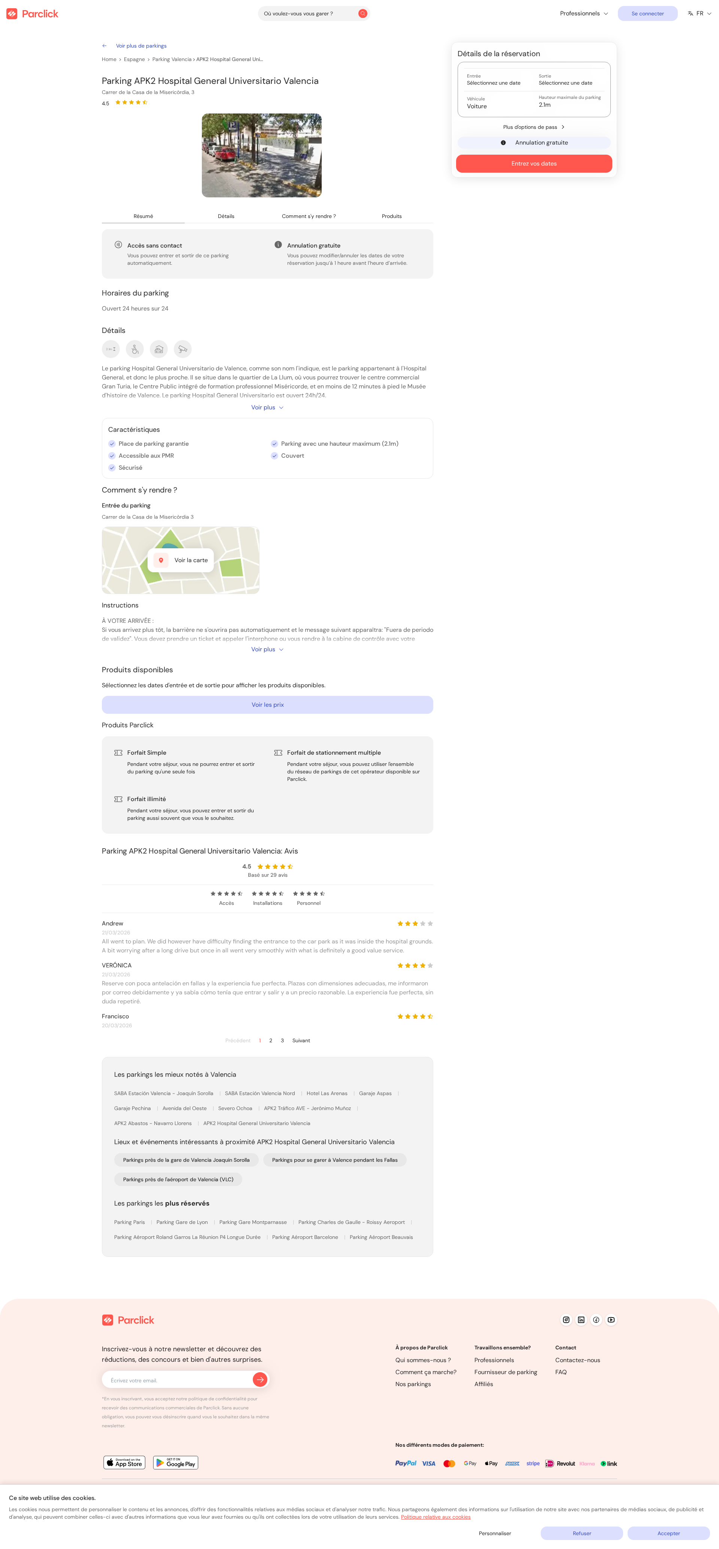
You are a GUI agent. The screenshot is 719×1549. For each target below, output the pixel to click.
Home (109, 59)
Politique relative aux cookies (436, 1516)
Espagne (134, 59)
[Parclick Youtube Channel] (611, 1320)
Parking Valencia (172, 59)
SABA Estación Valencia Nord (261, 1093)
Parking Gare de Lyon (183, 1222)
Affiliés (483, 1384)
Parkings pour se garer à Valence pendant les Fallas (335, 1160)
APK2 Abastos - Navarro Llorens (153, 1123)
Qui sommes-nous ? (423, 1360)
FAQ (561, 1372)
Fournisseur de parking (505, 1372)
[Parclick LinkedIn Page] (581, 1320)
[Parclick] (32, 13)
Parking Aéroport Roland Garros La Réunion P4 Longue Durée (188, 1237)
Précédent (238, 1040)
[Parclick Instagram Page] (566, 1320)
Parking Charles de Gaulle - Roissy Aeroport (352, 1222)
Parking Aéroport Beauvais (381, 1237)
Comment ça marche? (425, 1372)
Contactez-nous (577, 1360)
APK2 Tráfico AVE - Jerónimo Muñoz (308, 1108)
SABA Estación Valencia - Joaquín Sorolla (164, 1093)
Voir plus (263, 407)
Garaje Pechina (133, 1108)
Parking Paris (130, 1222)
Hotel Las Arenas (328, 1093)
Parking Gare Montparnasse (253, 1222)
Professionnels (494, 1360)
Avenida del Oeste (185, 1108)
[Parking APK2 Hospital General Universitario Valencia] (262, 155)
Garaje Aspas (376, 1093)
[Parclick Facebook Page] (596, 1320)
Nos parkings (413, 1384)
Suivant (301, 1040)
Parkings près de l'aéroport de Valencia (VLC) (178, 1179)
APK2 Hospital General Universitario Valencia (230, 59)
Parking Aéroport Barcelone (306, 1237)
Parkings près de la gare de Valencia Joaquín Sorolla (186, 1160)
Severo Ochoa (236, 1108)
